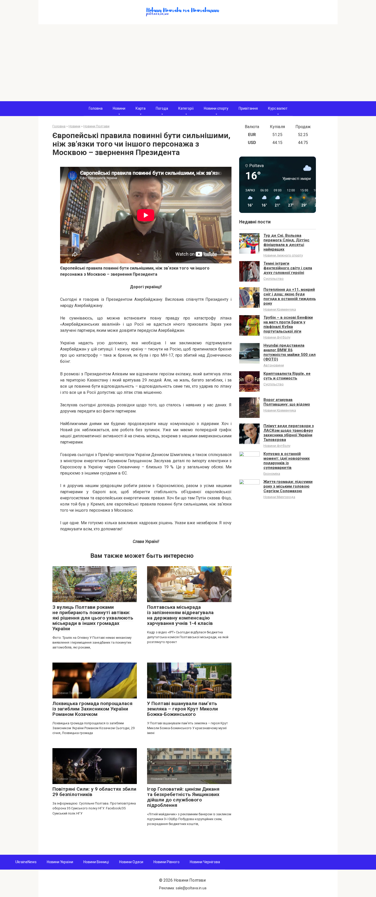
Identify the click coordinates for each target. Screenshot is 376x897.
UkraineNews (26, 862)
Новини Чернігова (205, 862)
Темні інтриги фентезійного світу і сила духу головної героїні (287, 268)
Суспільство (273, 278)
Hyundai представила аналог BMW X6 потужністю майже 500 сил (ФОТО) (289, 352)
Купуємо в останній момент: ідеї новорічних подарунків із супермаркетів (286, 460)
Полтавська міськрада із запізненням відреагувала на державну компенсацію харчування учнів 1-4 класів (180, 615)
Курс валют (277, 108)
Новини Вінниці (96, 862)
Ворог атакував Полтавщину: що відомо (286, 402)
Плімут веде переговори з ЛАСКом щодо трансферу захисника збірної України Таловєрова (288, 433)
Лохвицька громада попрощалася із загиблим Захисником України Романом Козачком (92, 708)
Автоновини (273, 365)
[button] (248, 198)
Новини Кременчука (279, 309)
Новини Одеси (131, 862)
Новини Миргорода (279, 497)
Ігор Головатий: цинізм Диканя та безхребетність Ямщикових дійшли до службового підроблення (183, 797)
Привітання (248, 108)
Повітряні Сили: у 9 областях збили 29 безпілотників (94, 791)
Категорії (186, 108)
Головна (96, 108)
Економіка (271, 473)
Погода (162, 108)
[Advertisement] (188, 63)
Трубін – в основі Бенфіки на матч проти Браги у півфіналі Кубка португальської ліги (288, 324)
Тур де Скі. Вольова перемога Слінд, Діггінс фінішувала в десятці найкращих (286, 242)
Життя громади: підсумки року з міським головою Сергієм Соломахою (288, 486)
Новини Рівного (166, 862)
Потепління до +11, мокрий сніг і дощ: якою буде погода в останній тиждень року (289, 296)
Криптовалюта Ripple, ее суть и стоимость (287, 375)
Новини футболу (276, 337)
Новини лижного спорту (283, 255)
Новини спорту (216, 108)
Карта (141, 108)
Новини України (60, 862)
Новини (119, 108)
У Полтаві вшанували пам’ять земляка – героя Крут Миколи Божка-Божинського (182, 708)
